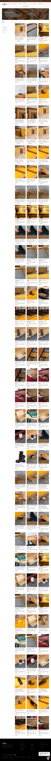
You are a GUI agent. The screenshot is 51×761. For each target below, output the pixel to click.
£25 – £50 (5, 28)
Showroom (34, 3)
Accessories (25, 3)
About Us (32, 744)
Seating (20, 3)
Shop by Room (15, 3)
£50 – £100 (5, 30)
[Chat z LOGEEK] (48, 758)
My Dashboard (25, 6)
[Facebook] (9, 754)
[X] (13, 754)
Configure (21, 749)
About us (39, 3)
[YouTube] (15, 754)
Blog (41, 747)
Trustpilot (32, 747)
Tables (10, 3)
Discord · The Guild (44, 744)
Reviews (30, 3)
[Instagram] (11, 754)
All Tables (21, 744)
